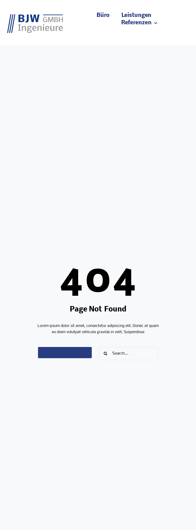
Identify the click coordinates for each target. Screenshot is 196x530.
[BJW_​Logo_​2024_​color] (35, 16)
